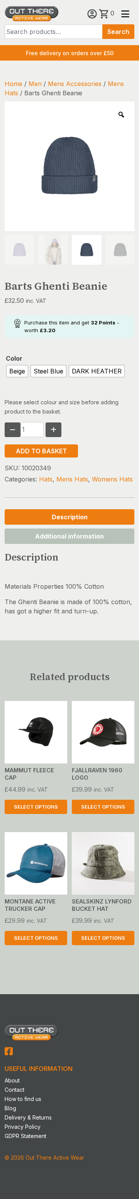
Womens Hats (112, 479)
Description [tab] (70, 517)
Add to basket (41, 451)
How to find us (23, 1099)
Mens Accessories (75, 84)
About (12, 1080)
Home (13, 84)
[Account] (93, 13)
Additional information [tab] (69, 536)
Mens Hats (72, 479)
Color (14, 358)
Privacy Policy (23, 1126)
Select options (36, 807)
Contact (14, 1089)
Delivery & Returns (28, 1117)
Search (118, 31)
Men (35, 84)
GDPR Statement (25, 1136)
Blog (10, 1108)
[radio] (17, 371)
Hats (46, 479)
